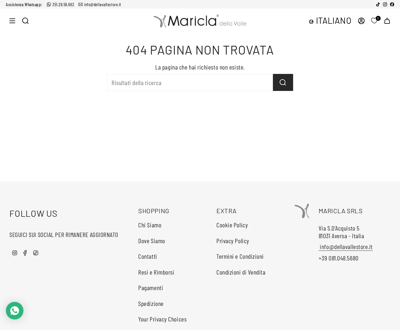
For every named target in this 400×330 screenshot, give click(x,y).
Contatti (147, 256)
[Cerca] (283, 82)
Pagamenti (150, 287)
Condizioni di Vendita (241, 272)
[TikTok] (378, 4)
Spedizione (151, 303)
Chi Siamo (149, 225)
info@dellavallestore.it (102, 4)
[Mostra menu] (12, 20)
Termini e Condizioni (240, 256)
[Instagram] (385, 4)
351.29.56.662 (63, 4)
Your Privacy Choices (162, 319)
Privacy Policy (232, 240)
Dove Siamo (151, 240)
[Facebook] (392, 4)
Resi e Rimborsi (156, 272)
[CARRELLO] (387, 20)
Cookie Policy (232, 225)
